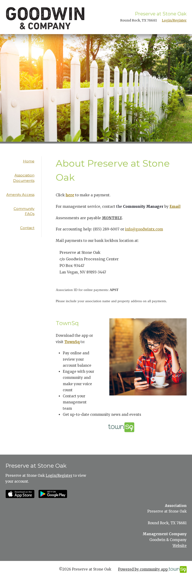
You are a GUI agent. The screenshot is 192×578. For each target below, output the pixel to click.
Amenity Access (20, 194)
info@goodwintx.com (144, 229)
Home (28, 161)
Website (180, 545)
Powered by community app (143, 569)
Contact (27, 228)
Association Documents (23, 178)
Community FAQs (24, 211)
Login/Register (174, 20)
